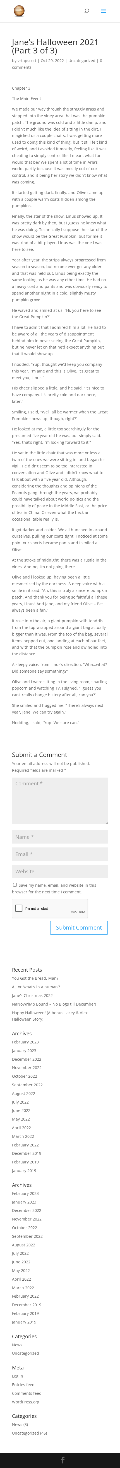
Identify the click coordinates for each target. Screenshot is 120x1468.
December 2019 (26, 1153)
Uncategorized (81, 60)
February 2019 (25, 1162)
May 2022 (21, 1119)
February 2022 (25, 1145)
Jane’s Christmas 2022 (32, 995)
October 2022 (24, 1076)
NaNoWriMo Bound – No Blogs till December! (54, 1004)
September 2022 (27, 1084)
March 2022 (23, 1136)
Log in (17, 1376)
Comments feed (27, 1393)
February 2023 (25, 1042)
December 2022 (26, 1059)
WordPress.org (25, 1402)
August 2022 (23, 1093)
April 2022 (21, 1127)
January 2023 (24, 1050)
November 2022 (27, 1067)
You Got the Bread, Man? (35, 978)
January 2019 (24, 1170)
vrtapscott (27, 60)
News (17, 1344)
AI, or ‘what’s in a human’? (36, 986)
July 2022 (20, 1102)
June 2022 (21, 1110)
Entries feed (23, 1384)
